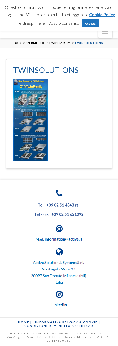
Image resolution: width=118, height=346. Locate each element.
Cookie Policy (102, 14)
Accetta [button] (90, 23)
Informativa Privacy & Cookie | (67, 322)
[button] (105, 31)
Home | (25, 322)
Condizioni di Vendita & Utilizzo (59, 325)
